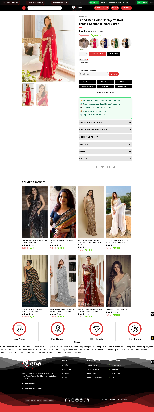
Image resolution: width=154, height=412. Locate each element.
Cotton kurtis (41, 352)
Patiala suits (129, 349)
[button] (24, 8)
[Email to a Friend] (108, 167)
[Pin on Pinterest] (114, 167)
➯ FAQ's (83, 151)
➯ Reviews (84, 144)
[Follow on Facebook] (65, 400)
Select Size (83, 59)
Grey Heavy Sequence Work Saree (117, 309)
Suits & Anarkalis (137, 347)
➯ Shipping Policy (88, 137)
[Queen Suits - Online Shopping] (77, 8)
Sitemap (77, 342)
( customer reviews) (95, 31)
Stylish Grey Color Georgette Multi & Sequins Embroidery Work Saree (62, 310)
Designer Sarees (71, 349)
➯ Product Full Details (91, 122)
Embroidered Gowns (73, 352)
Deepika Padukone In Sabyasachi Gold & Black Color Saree (33, 310)
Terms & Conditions (94, 378)
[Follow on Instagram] (69, 400)
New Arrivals (83, 16)
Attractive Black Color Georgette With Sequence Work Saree (34, 241)
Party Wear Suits (75, 347)
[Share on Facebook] (96, 167)
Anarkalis (120, 349)
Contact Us (66, 369)
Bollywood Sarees (61, 347)
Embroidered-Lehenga (55, 352)
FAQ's (114, 378)
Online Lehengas (46, 347)
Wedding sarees (58, 349)
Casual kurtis (31, 352)
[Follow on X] (73, 400)
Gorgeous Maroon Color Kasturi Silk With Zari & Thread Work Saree (90, 310)
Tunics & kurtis (106, 347)
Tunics (3, 352)
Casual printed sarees (24, 349)
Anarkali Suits (109, 349)
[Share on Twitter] (102, 167)
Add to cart (98, 54)
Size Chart (116, 373)
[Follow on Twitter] (77, 400)
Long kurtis (11, 352)
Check (114, 74)
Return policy (92, 373)
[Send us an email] (81, 400)
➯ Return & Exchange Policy (94, 130)
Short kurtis (20, 352)
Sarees (127, 347)
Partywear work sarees (41, 349)
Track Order (116, 369)
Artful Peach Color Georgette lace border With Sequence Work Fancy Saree (89, 242)
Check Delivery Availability (88, 70)
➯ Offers (83, 158)
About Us (65, 365)
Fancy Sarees (84, 349)
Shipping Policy (93, 369)
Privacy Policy (92, 365)
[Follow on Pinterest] (88, 400)
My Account (116, 365)
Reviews (65, 373)
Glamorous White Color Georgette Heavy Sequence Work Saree (117, 241)
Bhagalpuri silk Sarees (91, 347)
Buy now (114, 54)
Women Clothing (33, 347)
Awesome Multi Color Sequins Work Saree (62, 241)
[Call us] (84, 400)
